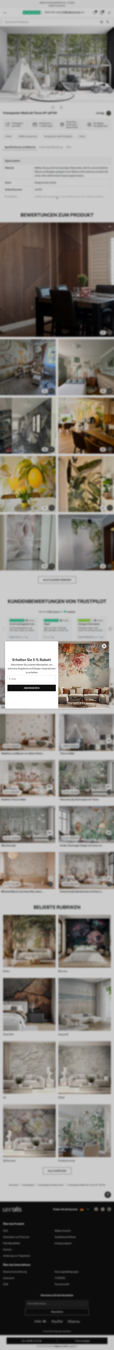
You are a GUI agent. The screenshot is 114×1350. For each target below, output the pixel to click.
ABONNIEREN (31, 687)
